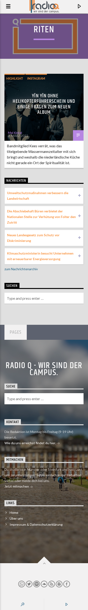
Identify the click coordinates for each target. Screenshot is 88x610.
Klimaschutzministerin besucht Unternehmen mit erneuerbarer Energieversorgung (40, 256)
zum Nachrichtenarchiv (21, 269)
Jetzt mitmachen (17, 486)
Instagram (36, 78)
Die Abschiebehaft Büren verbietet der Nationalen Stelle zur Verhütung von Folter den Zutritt (41, 216)
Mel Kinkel (15, 133)
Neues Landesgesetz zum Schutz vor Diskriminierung (33, 238)
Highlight (14, 78)
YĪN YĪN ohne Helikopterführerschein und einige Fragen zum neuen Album (44, 104)
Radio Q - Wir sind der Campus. (44, 369)
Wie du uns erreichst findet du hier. (30, 443)
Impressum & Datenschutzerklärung (36, 524)
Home (14, 512)
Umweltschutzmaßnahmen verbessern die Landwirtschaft (37, 195)
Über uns (16, 518)
